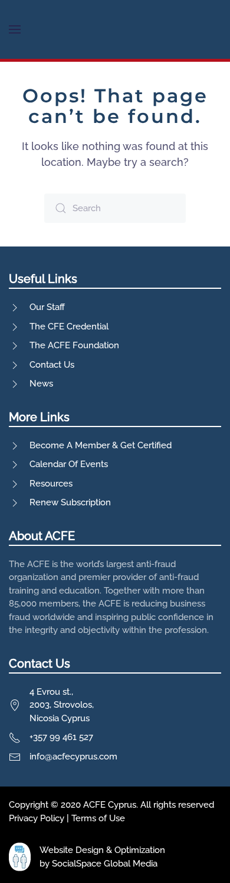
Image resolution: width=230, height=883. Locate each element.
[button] (15, 29)
